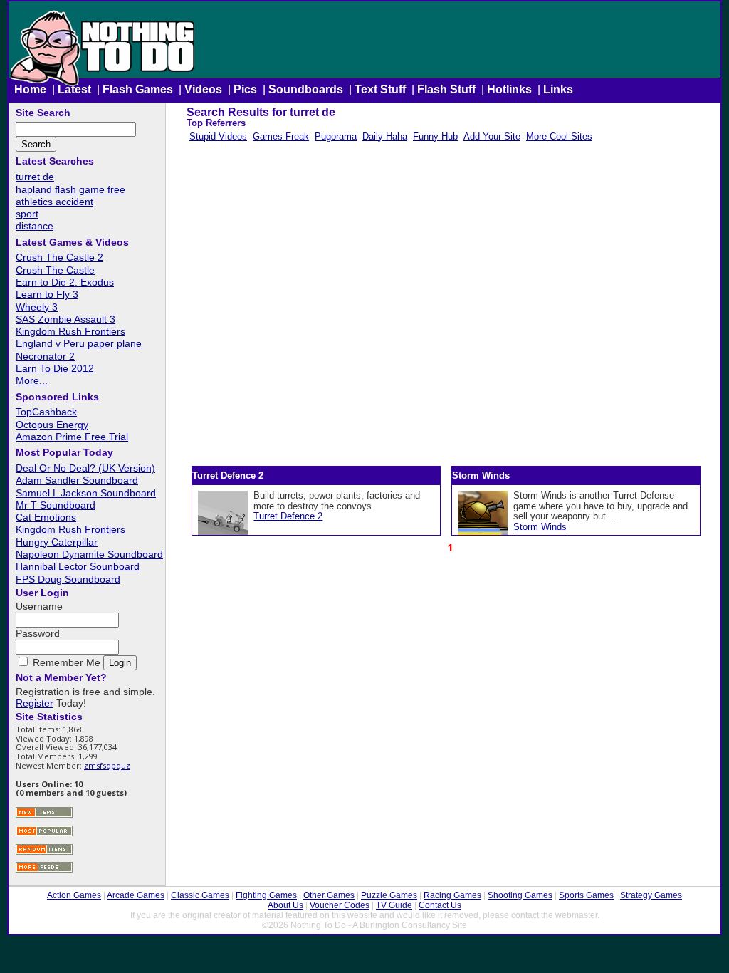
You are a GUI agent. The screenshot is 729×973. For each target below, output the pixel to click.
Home (30, 89)
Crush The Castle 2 (59, 257)
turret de (35, 176)
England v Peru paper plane (79, 343)
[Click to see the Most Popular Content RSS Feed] (44, 834)
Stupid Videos (218, 136)
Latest (74, 89)
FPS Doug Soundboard (68, 579)
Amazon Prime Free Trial (72, 436)
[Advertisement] (449, 307)
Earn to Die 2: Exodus (65, 282)
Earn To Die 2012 (55, 368)
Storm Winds (540, 526)
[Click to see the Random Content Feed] (44, 853)
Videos (203, 89)
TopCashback (46, 411)
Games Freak (281, 136)
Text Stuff (380, 89)
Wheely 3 (37, 307)
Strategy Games (651, 895)
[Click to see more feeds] (44, 871)
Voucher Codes (339, 905)
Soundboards (305, 89)
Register (34, 703)
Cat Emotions (46, 517)
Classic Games (200, 895)
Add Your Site (491, 136)
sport (27, 213)
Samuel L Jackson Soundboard (86, 493)
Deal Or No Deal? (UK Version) (85, 468)
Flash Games (138, 89)
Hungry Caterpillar (57, 542)
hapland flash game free (70, 189)
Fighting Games (266, 895)
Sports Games (586, 895)
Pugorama (336, 136)
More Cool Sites (559, 136)
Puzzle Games (389, 895)
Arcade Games (135, 895)
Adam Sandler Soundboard (77, 480)
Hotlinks (509, 89)
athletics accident (54, 201)
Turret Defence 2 (287, 516)
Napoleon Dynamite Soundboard (89, 554)
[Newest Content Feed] (44, 816)
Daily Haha (384, 136)
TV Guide (394, 905)
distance (34, 225)
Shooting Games (520, 895)
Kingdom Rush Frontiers (70, 331)
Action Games (74, 895)
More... (32, 380)
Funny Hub (435, 136)
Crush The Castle (55, 270)
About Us (285, 905)
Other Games (329, 895)
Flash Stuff (446, 89)
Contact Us (440, 905)
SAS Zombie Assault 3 (65, 319)
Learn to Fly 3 (47, 294)
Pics (245, 89)
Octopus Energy (52, 424)
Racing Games (452, 895)
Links (558, 89)
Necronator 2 (45, 356)
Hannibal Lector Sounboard (78, 566)
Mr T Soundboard (55, 505)
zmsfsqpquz (107, 765)
